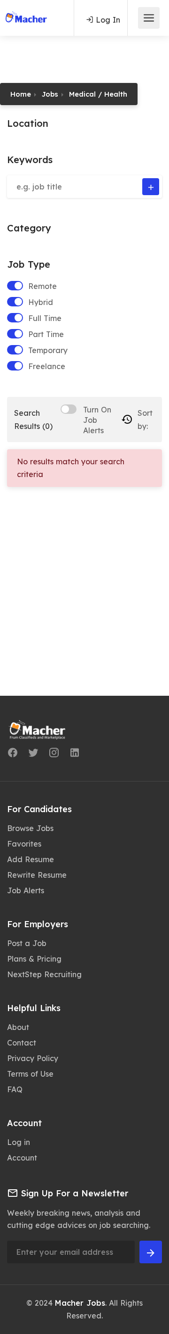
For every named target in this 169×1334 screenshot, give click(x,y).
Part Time (46, 334)
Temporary (48, 350)
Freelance (46, 366)
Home (20, 94)
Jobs (50, 94)
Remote (42, 286)
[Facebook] (12, 754)
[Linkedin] (74, 754)
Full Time (44, 318)
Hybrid (40, 302)
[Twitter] (33, 754)
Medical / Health (98, 94)
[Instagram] (54, 754)
